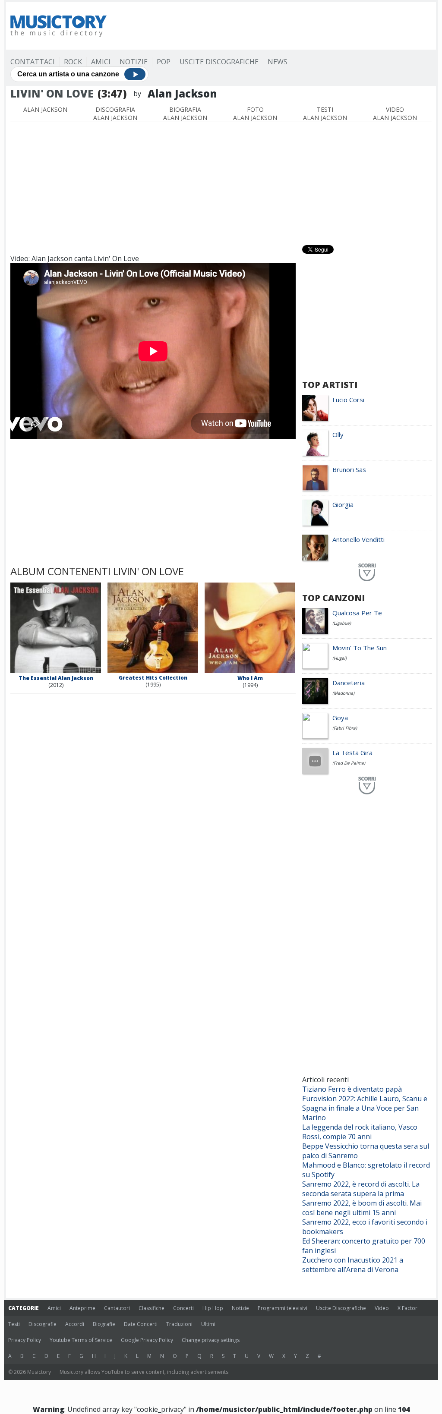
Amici (100, 61)
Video (382, 1308)
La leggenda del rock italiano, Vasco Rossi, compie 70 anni (359, 1131)
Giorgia (343, 504)
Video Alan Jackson (395, 113)
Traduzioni (179, 1324)
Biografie (104, 1324)
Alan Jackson (45, 109)
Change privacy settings (211, 1340)
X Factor (407, 1308)
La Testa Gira (352, 752)
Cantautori (117, 1308)
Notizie (134, 61)
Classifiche (151, 1308)
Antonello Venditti (358, 539)
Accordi (74, 1324)
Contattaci (32, 61)
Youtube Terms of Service (81, 1340)
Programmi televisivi (282, 1308)
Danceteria (348, 682)
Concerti (183, 1308)
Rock (73, 61)
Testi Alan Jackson (325, 113)
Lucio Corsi (348, 399)
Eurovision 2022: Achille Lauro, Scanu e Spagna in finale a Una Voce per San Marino (364, 1108)
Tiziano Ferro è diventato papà (352, 1089)
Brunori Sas (349, 469)
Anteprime (82, 1308)
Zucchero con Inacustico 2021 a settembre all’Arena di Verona (352, 1264)
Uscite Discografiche (219, 61)
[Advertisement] (274, 25)
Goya (340, 717)
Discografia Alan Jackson (115, 113)
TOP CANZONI (333, 598)
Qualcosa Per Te (357, 612)
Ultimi (208, 1324)
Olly (338, 434)
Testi (14, 1324)
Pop (163, 61)
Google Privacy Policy (147, 1340)
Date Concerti (141, 1324)
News (277, 61)
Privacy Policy (24, 1340)
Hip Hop (212, 1308)
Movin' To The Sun (359, 647)
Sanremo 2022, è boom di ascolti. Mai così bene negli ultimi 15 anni (362, 1207)
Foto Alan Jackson (255, 113)
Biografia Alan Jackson (185, 113)
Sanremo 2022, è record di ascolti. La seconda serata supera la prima (361, 1188)
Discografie (42, 1324)
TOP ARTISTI (329, 385)
